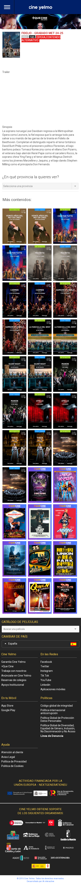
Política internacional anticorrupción (52, 712)
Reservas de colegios (13, 680)
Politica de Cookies (12, 765)
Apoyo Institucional (12, 684)
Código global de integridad (56, 705)
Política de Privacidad (14, 761)
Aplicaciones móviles (52, 689)
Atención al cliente (12, 752)
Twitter (44, 666)
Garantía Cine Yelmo (13, 661)
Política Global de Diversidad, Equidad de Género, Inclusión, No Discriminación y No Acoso (57, 728)
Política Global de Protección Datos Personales (57, 719)
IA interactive (48, 881)
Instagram (46, 670)
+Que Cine (7, 666)
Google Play (8, 710)
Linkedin (45, 684)
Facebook (46, 661)
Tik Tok (44, 675)
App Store (7, 705)
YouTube (45, 680)
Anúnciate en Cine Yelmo (16, 675)
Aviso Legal (8, 756)
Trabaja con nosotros (13, 670)
